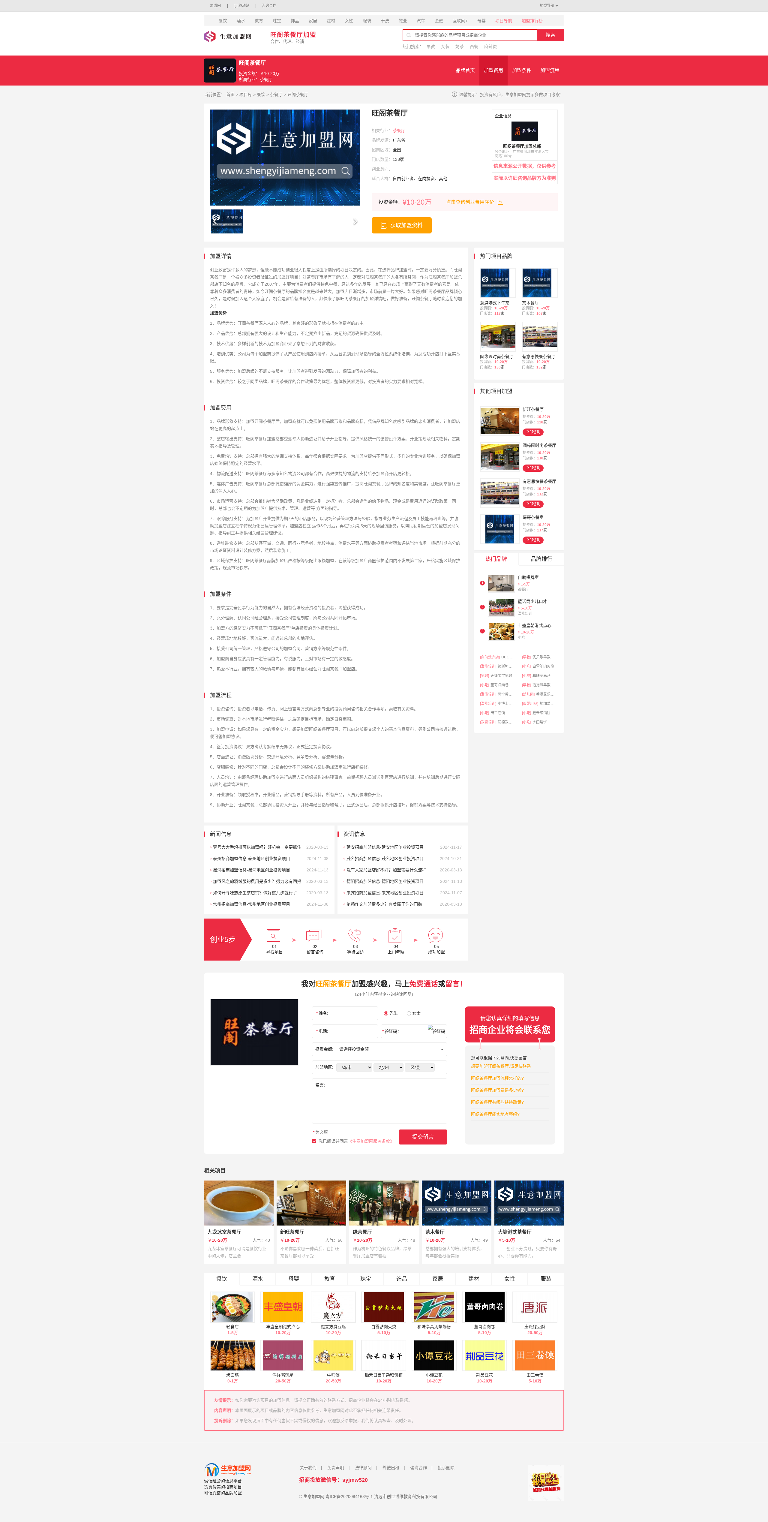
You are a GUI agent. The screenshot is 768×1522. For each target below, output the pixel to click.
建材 (331, 20)
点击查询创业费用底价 (470, 202)
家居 (313, 20)
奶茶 (459, 46)
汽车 (421, 20)
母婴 (481, 20)
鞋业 (403, 20)
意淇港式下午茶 (494, 302)
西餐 (474, 46)
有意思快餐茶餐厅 (539, 356)
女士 (416, 1013)
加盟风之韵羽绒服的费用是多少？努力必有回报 (257, 881)
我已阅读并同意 (356, 1141)
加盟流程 (550, 70)
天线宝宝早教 (501, 676)
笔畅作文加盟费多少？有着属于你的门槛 (384, 904)
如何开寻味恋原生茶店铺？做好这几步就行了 (255, 892)
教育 (259, 20)
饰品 (295, 20)
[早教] (526, 657)
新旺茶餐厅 (533, 409)
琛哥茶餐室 (533, 517)
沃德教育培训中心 (512, 722)
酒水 (241, 20)
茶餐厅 (276, 94)
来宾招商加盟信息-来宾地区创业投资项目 (385, 892)
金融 (439, 20)
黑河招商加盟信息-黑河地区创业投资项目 (251, 870)
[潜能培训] (488, 666)
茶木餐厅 (530, 302)
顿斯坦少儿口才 (510, 666)
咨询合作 (269, 6)
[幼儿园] (528, 694)
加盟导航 (547, 6)
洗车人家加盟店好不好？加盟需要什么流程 (386, 870)
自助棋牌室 (528, 577)
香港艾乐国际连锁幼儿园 (556, 694)
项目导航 (503, 20)
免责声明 (335, 1467)
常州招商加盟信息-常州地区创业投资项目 (251, 904)
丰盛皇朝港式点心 (534, 625)
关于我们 (308, 1467)
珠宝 (277, 20)
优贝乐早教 (541, 657)
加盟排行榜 (532, 20)
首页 (230, 94)
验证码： (391, 1031)
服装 (367, 20)
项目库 (245, 94)
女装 (445, 46)
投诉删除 (446, 1467)
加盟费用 (493, 70)
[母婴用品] (530, 704)
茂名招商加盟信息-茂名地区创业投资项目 (385, 858)
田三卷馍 (497, 713)
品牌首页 (465, 70)
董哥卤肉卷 (499, 685)
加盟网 (215, 6)
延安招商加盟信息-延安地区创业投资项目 (385, 847)
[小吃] (526, 666)
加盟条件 (521, 70)
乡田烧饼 (539, 722)
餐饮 (223, 20)
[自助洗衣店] (490, 657)
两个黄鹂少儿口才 (512, 694)
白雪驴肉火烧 (543, 666)
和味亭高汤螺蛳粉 (546, 676)
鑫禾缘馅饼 (541, 713)
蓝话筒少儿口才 (532, 601)
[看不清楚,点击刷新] (436, 1031)
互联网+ (460, 20)
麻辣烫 (490, 46)
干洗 (385, 20)
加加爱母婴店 (550, 704)
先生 (393, 1013)
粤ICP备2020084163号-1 (349, 1496)
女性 (349, 20)
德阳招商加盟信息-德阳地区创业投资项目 (385, 881)
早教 (431, 46)
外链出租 (390, 1467)
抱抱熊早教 (541, 685)
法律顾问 (363, 1467)
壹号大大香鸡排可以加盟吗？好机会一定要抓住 (257, 847)
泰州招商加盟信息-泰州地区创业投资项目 (251, 858)
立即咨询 (533, 432)
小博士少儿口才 (510, 704)
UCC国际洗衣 (512, 657)
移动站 (243, 6)
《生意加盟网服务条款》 (371, 1141)
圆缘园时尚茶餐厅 (497, 356)
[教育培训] (488, 722)
